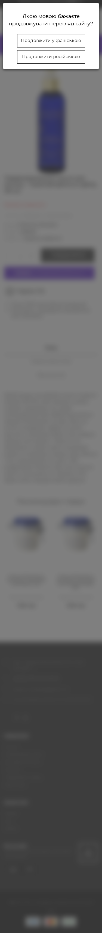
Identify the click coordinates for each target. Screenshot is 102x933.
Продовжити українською (51, 40)
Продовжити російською (51, 56)
